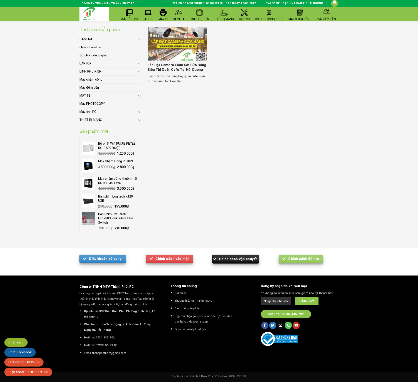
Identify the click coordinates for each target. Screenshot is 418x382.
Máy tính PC (87, 112)
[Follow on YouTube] (296, 325)
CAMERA (85, 39)
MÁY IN (84, 96)
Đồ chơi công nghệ (92, 55)
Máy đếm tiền (89, 88)
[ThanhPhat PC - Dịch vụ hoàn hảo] (88, 14)
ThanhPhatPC (209, 376)
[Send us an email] (280, 325)
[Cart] (334, 3)
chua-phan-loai (90, 47)
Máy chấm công (90, 79)
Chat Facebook (20, 352)
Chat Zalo (16, 342)
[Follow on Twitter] (272, 325)
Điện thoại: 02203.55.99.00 (28, 372)
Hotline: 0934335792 (23, 362)
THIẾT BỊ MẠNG (90, 120)
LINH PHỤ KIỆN (90, 71)
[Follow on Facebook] (264, 325)
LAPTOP (85, 63)
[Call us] (288, 325)
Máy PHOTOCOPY (92, 104)
